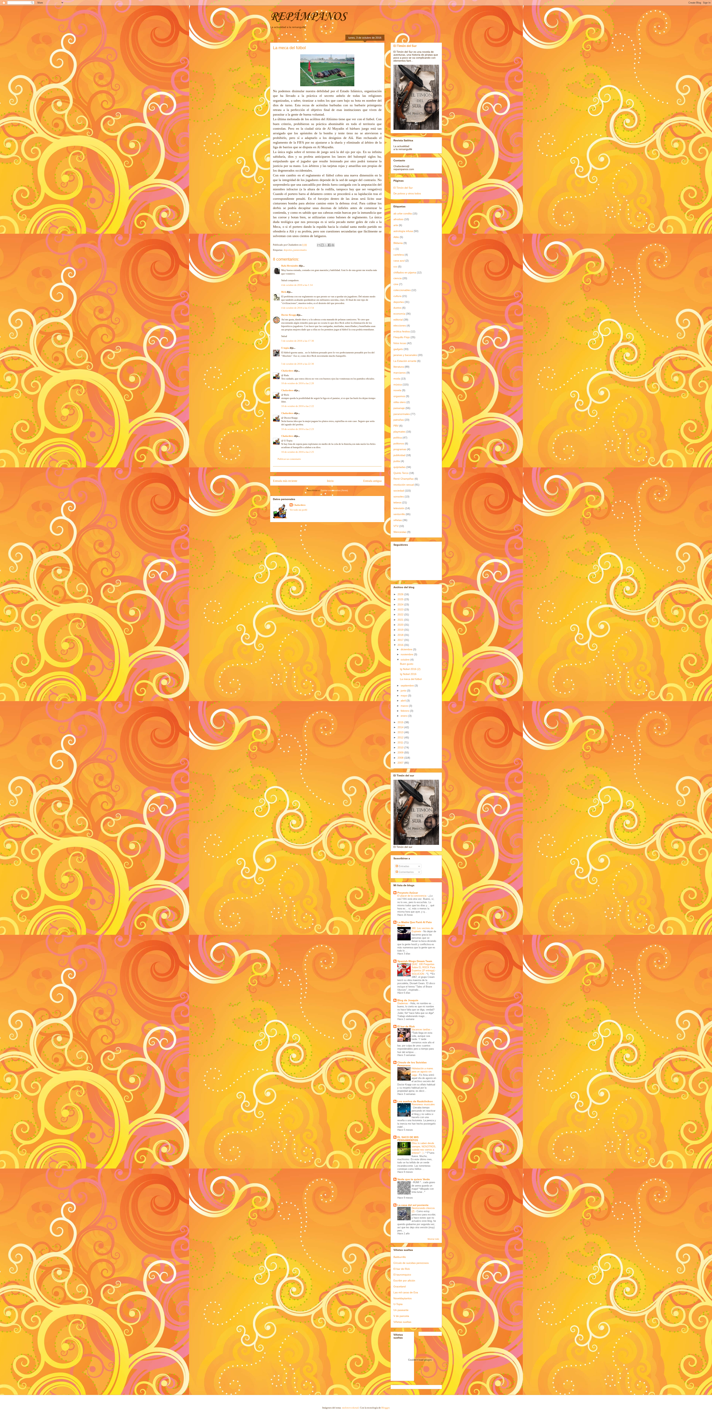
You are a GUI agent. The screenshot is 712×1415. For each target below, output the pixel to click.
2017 (401, 639)
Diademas (403, 1003)
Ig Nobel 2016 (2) (410, 669)
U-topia (285, 347)
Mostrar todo (433, 1239)
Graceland (399, 1286)
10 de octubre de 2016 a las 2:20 (297, 383)
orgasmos (399, 396)
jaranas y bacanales (405, 355)
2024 (401, 604)
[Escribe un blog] (322, 245)
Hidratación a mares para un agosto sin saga (422, 1071)
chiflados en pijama (404, 272)
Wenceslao (399, 531)
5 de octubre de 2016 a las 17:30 (297, 340)
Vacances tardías (421, 1029)
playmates (399, 431)
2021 (401, 619)
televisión (398, 508)
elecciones (399, 325)
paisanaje (399, 408)
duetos (397, 307)
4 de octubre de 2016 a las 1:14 (297, 285)
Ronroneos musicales (423, 1104)
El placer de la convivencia (412, 895)
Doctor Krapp (288, 314)
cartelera (398, 254)
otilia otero (399, 402)
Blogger (385, 1407)
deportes (288, 250)
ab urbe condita (402, 213)
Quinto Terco (400, 472)
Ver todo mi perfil (298, 509)
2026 (401, 594)
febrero (405, 710)
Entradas (403, 866)
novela (397, 390)
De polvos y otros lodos (407, 193)
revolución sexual (403, 484)
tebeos (397, 502)
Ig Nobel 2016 (408, 674)
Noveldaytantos (402, 1298)
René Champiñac (403, 478)
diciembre (407, 649)
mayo (404, 695)
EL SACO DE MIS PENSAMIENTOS (407, 1139)
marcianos (399, 372)
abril (403, 700)
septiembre (408, 685)
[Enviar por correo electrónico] (319, 245)
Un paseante (400, 1310)
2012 (401, 737)
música (397, 384)
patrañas (398, 419)
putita (396, 461)
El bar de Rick (406, 1026)
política (397, 437)
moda (396, 378)
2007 (401, 762)
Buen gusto (406, 663)
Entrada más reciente (285, 480)
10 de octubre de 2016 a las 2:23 (297, 429)
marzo (405, 705)
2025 (401, 599)
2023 (401, 609)
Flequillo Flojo (401, 337)
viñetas (397, 520)
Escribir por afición (404, 1280)
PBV (395, 425)
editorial (398, 319)
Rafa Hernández (289, 265)
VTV (395, 526)
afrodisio (398, 219)
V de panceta (401, 1315)
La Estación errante (404, 360)
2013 (401, 732)
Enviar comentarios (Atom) (334, 490)
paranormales (300, 250)
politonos (398, 443)
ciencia (397, 278)
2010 (401, 747)
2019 (401, 629)
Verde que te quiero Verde (413, 1179)
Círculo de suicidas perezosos (411, 1262)
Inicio (330, 480)
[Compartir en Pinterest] (333, 245)
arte (395, 225)
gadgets (398, 349)
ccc (395, 266)
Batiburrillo (399, 1256)
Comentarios (406, 871)
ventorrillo (399, 514)
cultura (397, 296)
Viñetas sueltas (402, 1321)
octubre (405, 659)
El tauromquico (402, 1274)
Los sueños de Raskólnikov (415, 1101)
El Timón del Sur (405, 45)
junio (404, 690)
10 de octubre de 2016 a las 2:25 (297, 452)
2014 (401, 727)
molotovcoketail (350, 1407)
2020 (401, 624)
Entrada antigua (372, 480)
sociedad (398, 490)
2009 (401, 752)
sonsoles (398, 496)
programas (399, 449)
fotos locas (399, 343)
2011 (401, 742)
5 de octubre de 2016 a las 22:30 (297, 363)
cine (395, 284)
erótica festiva (401, 331)
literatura (398, 366)
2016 (401, 644)
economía (399, 313)
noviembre (407, 654)
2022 (401, 614)
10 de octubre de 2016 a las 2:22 (297, 406)
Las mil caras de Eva (405, 1292)
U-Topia (398, 1304)
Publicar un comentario (289, 459)
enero (404, 715)
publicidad (399, 455)
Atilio (396, 237)
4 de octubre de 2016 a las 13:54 (297, 307)
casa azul (399, 260)
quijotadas (399, 467)
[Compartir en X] (326, 245)
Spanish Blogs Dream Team (414, 961)
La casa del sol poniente (412, 1205)
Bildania (398, 242)
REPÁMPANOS (308, 17)
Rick (283, 291)
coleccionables (402, 290)
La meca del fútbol (411, 679)
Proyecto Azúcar (407, 892)
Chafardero (287, 370)
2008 (401, 757)
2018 (401, 634)
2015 (401, 722)
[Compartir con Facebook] (329, 245)
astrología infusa (403, 231)
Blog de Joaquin (407, 1000)
